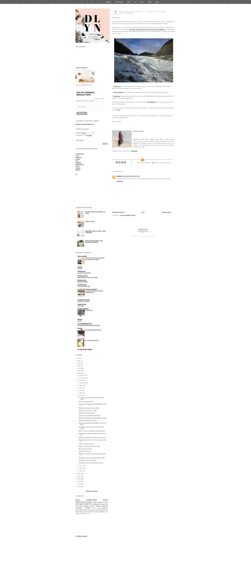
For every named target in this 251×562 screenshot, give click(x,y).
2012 (79, 481)
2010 (79, 486)
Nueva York (117, 86)
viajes (168, 162)
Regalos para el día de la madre (88, 410)
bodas (82, 504)
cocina (92, 506)
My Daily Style (82, 280)
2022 (79, 358)
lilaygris (80, 328)
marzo (81, 466)
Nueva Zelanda (118, 92)
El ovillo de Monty (83, 308)
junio (80, 390)
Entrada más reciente (118, 212)
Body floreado (89, 310)
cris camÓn (81, 338)
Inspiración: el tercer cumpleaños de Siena (91, 462)
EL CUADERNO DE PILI (85, 323)
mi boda (89, 511)
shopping (104, 506)
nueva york (83, 511)
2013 (79, 479)
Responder (120, 181)
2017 (79, 371)
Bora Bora (117, 96)
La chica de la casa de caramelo (87, 289)
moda (94, 502)
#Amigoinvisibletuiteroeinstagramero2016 (89, 325)
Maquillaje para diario (83, 301)
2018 (79, 368)
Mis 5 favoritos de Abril (85, 449)
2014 (79, 476)
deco (77, 499)
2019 (79, 366)
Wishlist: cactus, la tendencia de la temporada (92, 431)
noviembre (82, 378)
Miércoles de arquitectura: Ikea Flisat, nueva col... (93, 437)
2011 (79, 484)
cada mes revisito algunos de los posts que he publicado (147, 29)
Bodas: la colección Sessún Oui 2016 (89, 446)
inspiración (96, 504)
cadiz (96, 510)
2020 (79, 363)
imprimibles (78, 510)
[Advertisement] (135, 222)
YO (104, 502)
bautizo (88, 513)
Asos (76, 161)
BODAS (149, 2)
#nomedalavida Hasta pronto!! (93, 329)
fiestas (98, 506)
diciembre (82, 375)
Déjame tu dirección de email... (86, 101)
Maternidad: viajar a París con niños (89, 408)
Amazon (77, 159)
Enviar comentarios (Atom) (128, 215)
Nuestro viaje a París (85, 451)
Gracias (80, 321)
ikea (94, 508)
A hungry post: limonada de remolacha (89, 415)
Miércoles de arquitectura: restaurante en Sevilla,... (93, 418)
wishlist (86, 506)
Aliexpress (79, 157)
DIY (136, 2)
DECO (142, 2)
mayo (81, 393)
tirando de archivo (158, 162)
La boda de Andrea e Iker (92, 340)
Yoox (77, 155)
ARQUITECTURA (83, 502)
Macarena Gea (82, 304)
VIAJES (157, 2)
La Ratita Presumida (84, 299)
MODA (129, 2)
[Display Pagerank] (81, 536)
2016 (79, 373)
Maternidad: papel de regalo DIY (88, 420)
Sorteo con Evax (90, 221)
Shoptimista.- (82, 271)
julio (80, 388)
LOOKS (87, 508)
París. (119, 110)
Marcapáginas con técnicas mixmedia (88, 277)
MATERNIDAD (119, 2)
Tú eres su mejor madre (84, 286)
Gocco (77, 166)
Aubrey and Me (82, 256)
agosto (81, 385)
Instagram (134, 151)
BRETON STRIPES (83, 281)
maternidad (91, 499)
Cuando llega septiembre (84, 273)
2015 (79, 474)
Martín (87, 504)
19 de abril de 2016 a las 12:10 (131, 176)
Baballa (80, 319)
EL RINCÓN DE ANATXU (85, 349)
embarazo (78, 508)
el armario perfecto (98, 511)
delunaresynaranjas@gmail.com (84, 124)
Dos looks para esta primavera (87, 460)
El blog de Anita (82, 276)
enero (81, 471)
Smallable (78, 162)
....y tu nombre (80, 106)
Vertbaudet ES (79, 164)
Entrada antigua (166, 212)
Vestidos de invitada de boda (87, 413)
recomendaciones (103, 508)
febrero (81, 468)
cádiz (106, 511)
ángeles (119, 176)
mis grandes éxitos (144, 162)
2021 (79, 361)
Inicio (143, 212)
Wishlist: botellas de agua (86, 401)
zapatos (92, 510)
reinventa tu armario (80, 513)
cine (88, 510)
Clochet (80, 267)
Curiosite (77, 168)
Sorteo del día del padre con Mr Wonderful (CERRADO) (94, 241)
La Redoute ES (79, 154)
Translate (89, 135)
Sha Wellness (151, 102)
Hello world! (81, 306)
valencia (84, 510)
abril (80, 395)
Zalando (77, 169)
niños (105, 499)
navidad (99, 502)
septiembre (82, 383)
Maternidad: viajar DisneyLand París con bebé (92, 457)
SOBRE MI (108, 2)
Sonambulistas (82, 284)
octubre (81, 380)
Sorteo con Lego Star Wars (86, 444)
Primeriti (80, 268)
